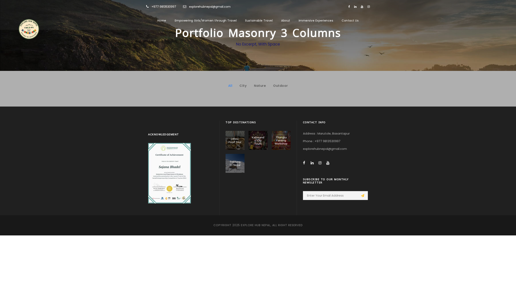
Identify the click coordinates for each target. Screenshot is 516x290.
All (230, 85)
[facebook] (349, 7)
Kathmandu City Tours (258, 140)
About (285, 21)
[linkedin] (355, 7)
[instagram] (368, 7)
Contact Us (350, 21)
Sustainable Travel (259, 21)
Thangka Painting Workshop (281, 140)
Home (161, 21)
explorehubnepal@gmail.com (210, 7)
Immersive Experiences (316, 21)
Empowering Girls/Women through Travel (206, 21)
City (243, 85)
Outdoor (280, 85)
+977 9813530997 (164, 7)
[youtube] (362, 7)
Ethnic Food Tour (235, 140)
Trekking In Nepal (235, 163)
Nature (260, 85)
